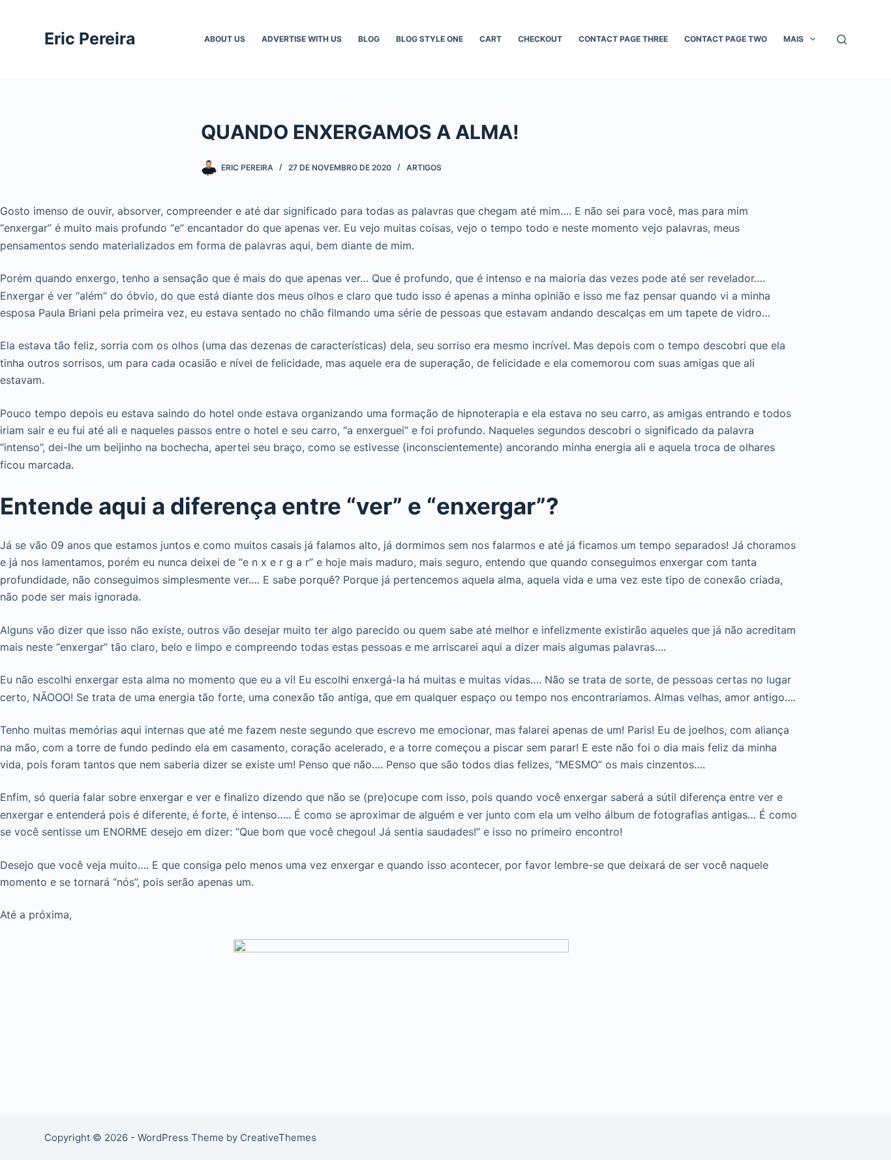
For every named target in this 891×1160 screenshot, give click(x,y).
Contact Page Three (623, 39)
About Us (224, 39)
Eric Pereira (90, 38)
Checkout (540, 39)
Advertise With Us (302, 39)
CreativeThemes (278, 1137)
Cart (490, 39)
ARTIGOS (424, 167)
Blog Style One (429, 39)
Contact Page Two (725, 39)
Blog (369, 39)
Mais (793, 39)
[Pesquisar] (842, 39)
